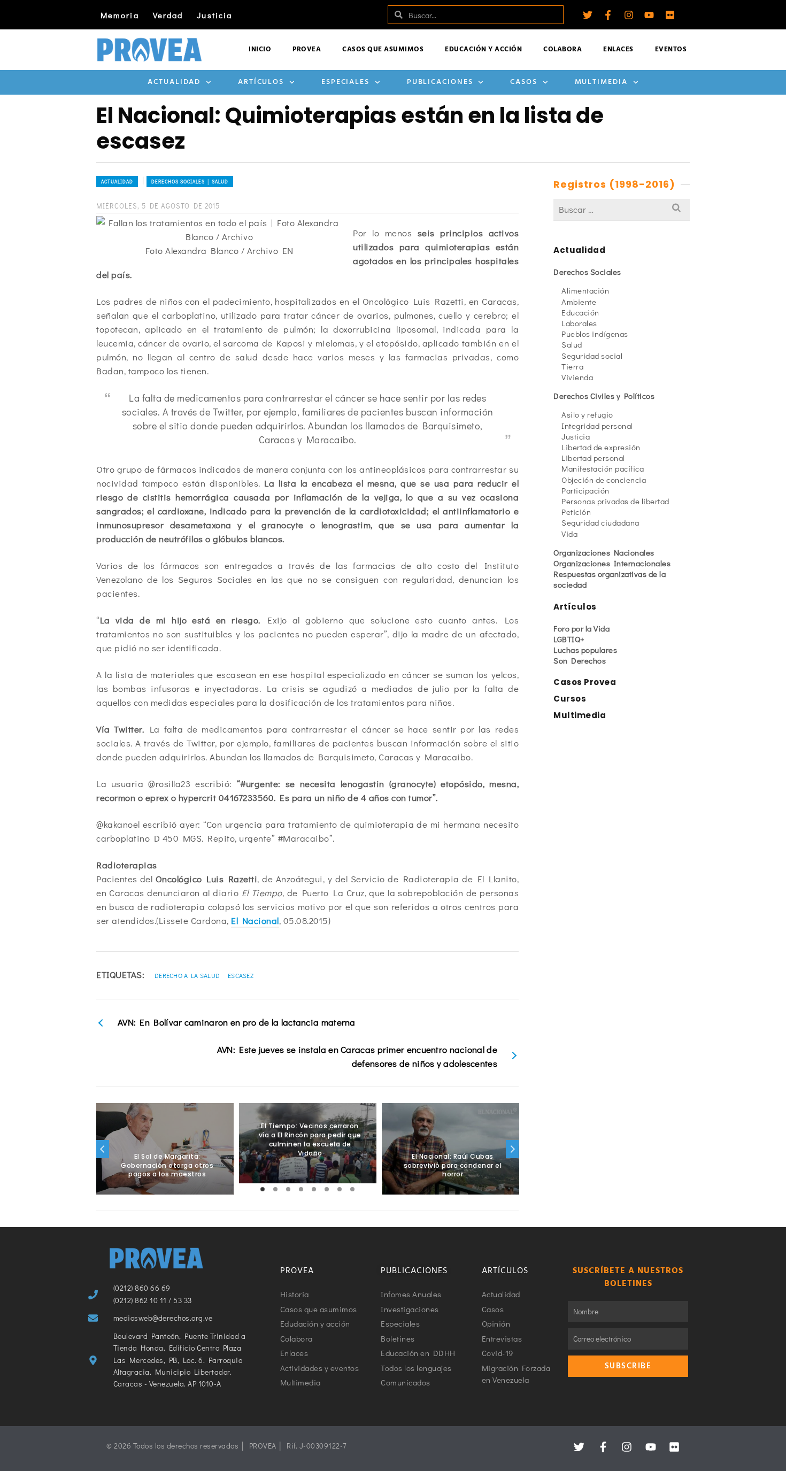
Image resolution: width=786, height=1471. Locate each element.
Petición (576, 511)
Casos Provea (584, 682)
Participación (585, 490)
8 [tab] (352, 1189)
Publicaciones (440, 82)
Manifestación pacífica (602, 468)
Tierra (572, 366)
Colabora (562, 49)
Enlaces (618, 49)
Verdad (168, 15)
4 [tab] (301, 1189)
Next (512, 1149)
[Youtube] (649, 15)
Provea (306, 49)
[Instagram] (629, 15)
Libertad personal (593, 457)
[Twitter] (587, 15)
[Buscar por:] (621, 209)
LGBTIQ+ (569, 639)
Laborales (579, 323)
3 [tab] (288, 1189)
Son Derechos (579, 660)
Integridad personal (597, 425)
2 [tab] (275, 1189)
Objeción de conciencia (603, 479)
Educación (580, 312)
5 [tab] (314, 1189)
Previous (102, 1149)
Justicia (214, 15)
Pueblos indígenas (594, 333)
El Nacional (255, 920)
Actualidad (174, 82)
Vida (569, 533)
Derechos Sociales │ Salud (189, 181)
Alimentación (585, 290)
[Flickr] (670, 15)
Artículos (261, 82)
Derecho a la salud (187, 975)
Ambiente (578, 301)
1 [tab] (262, 1189)
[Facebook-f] (608, 15)
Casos (523, 82)
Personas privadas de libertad (615, 501)
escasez (240, 975)
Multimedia (601, 82)
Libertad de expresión (601, 447)
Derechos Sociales (587, 271)
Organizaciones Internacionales (612, 563)
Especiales (345, 82)
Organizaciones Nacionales (603, 552)
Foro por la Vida (581, 628)
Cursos (569, 698)
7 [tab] (339, 1189)
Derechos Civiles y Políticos (603, 395)
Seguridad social (591, 355)
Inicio (260, 49)
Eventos (671, 49)
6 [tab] (326, 1189)
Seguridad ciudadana (600, 522)
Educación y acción (483, 49)
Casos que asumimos (382, 49)
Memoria (120, 15)
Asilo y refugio (587, 414)
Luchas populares (585, 649)
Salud (571, 344)
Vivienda (577, 377)
